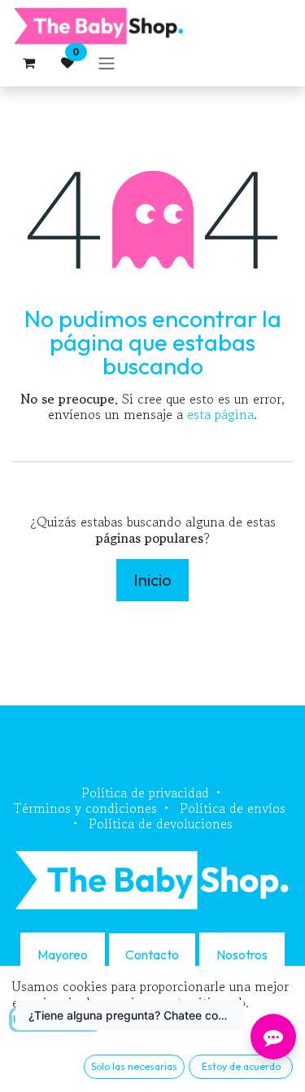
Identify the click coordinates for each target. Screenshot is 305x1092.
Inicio (152, 580)
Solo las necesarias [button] (134, 1066)
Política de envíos (232, 808)
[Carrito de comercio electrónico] (28, 62)
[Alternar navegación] (106, 63)
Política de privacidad (145, 792)
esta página (220, 414)
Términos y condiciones (85, 808)
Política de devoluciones (161, 823)
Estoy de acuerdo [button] (241, 1066)
